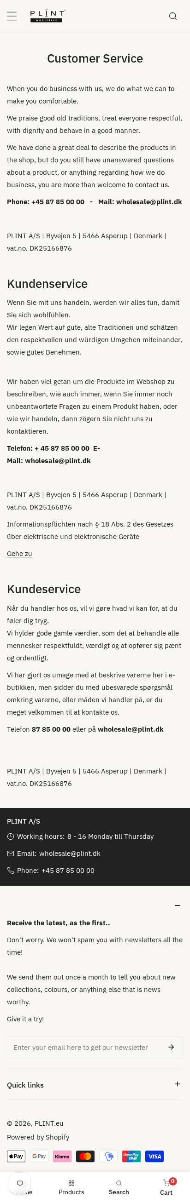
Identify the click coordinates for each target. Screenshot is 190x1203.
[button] (95, 905)
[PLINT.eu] (48, 16)
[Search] (173, 16)
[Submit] (171, 1047)
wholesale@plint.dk (70, 853)
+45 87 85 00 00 (68, 870)
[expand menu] (12, 16)
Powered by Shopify (38, 1137)
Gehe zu (19, 553)
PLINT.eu (49, 1123)
